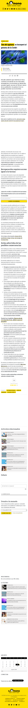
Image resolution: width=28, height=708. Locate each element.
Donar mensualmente (17, 512)
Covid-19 (19, 390)
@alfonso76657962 (6, 69)
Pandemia (3, 392)
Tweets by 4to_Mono (6, 681)
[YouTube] (12, 9)
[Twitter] (7, 9)
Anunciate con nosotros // (11, 701)
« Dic (2, 671)
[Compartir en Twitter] (10, 76)
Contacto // (22, 701)
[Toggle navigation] (3, 9)
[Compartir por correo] (15, 76)
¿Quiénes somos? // (10, 698)
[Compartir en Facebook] (12, 76)
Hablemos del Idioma (12, 619)
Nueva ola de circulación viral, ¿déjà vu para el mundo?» (11, 319)
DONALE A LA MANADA (22, 8)
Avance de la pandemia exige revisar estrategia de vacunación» (11, 237)
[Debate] (17, 76)
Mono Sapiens (10, 598)
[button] (16, 9)
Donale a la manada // (18, 700)
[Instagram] (9, 9)
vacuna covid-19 (11, 392)
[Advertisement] (14, 26)
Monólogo (5, 41)
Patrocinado (10, 432)
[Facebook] (5, 9)
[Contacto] (14, 9)
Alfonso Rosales (11, 390)
